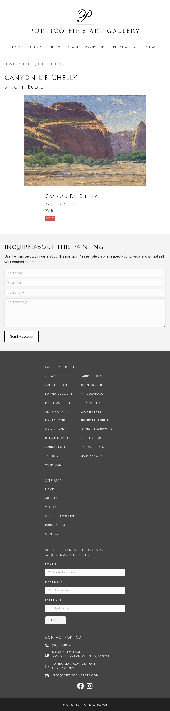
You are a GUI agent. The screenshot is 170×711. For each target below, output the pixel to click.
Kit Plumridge (92, 438)
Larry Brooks (92, 376)
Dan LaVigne (55, 420)
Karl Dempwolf (93, 393)
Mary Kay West (92, 456)
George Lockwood (96, 429)
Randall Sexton (94, 447)
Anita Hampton (57, 411)
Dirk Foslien (91, 402)
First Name (54, 582)
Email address (57, 564)
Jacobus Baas (57, 375)
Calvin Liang (55, 429)
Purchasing (124, 47)
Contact (150, 47)
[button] (21, 336)
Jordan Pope (55, 447)
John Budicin (48, 64)
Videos (55, 47)
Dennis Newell (57, 438)
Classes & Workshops (87, 47)
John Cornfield (94, 385)
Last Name (53, 600)
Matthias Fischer (59, 402)
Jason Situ (54, 456)
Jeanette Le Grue (94, 420)
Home (17, 47)
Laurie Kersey (92, 411)
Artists (35, 47)
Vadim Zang (54, 464)
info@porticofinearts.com (75, 675)
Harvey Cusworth (60, 393)
